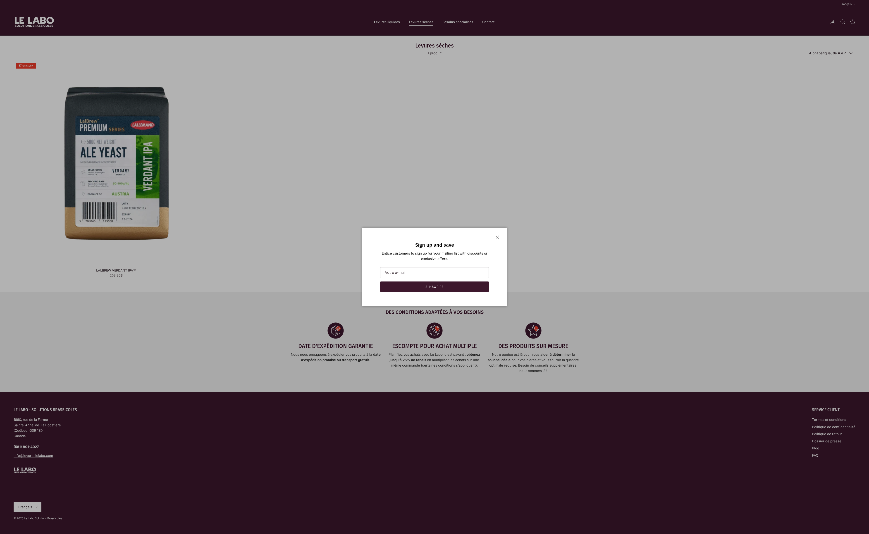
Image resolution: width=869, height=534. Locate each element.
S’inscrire (434, 286)
